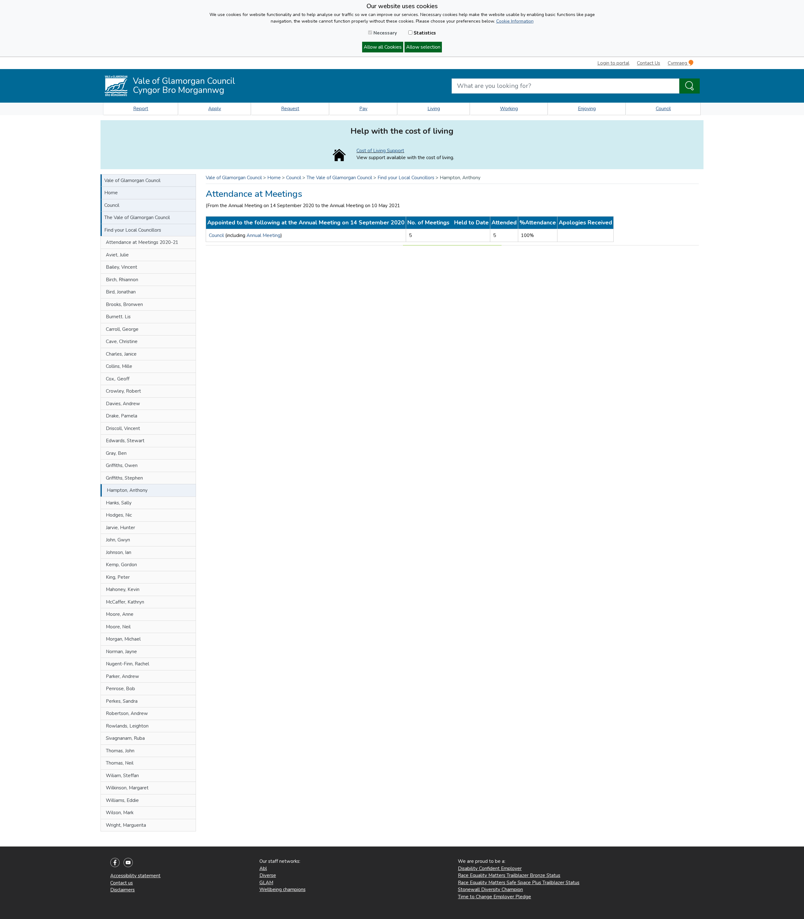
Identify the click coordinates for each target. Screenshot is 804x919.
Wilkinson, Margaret (127, 788)
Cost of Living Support (380, 151)
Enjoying (587, 108)
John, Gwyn (118, 540)
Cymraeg (678, 63)
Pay (363, 108)
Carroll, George (122, 329)
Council (663, 108)
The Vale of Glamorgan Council (137, 217)
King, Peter (118, 577)
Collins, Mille (119, 366)
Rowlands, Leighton (127, 726)
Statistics (424, 33)
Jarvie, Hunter (120, 527)
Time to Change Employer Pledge (494, 897)
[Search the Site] (689, 86)
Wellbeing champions (282, 889)
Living (433, 108)
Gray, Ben (116, 453)
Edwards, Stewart (125, 441)
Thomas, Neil (119, 763)
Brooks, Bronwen (124, 304)
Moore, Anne (119, 614)
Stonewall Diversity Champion (490, 889)
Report (140, 108)
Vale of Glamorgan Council (132, 180)
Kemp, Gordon (121, 565)
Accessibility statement (135, 876)
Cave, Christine (122, 341)
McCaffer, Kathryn (125, 602)
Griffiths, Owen (122, 465)
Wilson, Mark (119, 812)
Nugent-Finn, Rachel (127, 664)
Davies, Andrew (123, 403)
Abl (263, 868)
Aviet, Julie (117, 255)
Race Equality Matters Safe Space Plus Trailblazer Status (518, 882)
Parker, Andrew (122, 676)
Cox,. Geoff (117, 379)
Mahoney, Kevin (122, 589)
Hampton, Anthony (127, 490)
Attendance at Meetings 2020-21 (142, 242)
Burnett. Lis (118, 317)
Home (111, 193)
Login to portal (613, 63)
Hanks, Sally (119, 503)
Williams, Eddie (122, 800)
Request (290, 108)
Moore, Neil (118, 627)
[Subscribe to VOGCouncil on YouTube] (128, 862)
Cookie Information (515, 21)
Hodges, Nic (119, 515)
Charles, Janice (121, 354)
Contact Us (648, 63)
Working (509, 108)
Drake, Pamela (121, 416)
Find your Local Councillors (132, 230)
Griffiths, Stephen (124, 478)
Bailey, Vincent (121, 267)
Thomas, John (120, 751)
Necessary (384, 33)
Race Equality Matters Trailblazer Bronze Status (509, 875)
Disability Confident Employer (490, 868)
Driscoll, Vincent (123, 428)
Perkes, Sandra (122, 701)
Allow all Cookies (383, 47)
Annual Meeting (263, 235)
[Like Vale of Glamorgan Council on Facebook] (115, 862)
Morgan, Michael (123, 639)
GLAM (266, 882)
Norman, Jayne (121, 651)
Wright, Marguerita (126, 825)
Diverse (267, 875)
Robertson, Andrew (127, 713)
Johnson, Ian (118, 552)
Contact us (121, 883)
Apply (214, 108)
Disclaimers (122, 890)
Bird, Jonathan (121, 292)
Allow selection (423, 47)
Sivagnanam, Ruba (125, 738)
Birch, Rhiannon (122, 280)
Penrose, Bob (120, 688)
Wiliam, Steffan (122, 775)
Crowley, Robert (123, 391)
